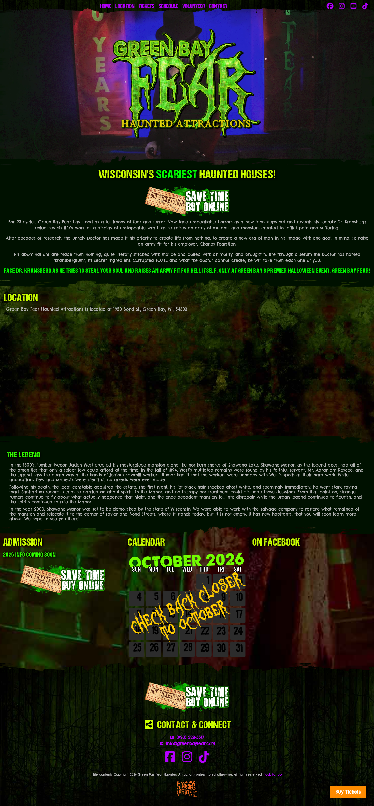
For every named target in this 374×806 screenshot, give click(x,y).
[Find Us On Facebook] (170, 759)
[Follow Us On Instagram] (187, 759)
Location (125, 7)
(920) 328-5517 (189, 737)
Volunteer (193, 7)
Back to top (273, 774)
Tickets (146, 7)
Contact (218, 7)
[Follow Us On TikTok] (204, 759)
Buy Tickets (348, 792)
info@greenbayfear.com (189, 743)
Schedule (168, 7)
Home (105, 7)
